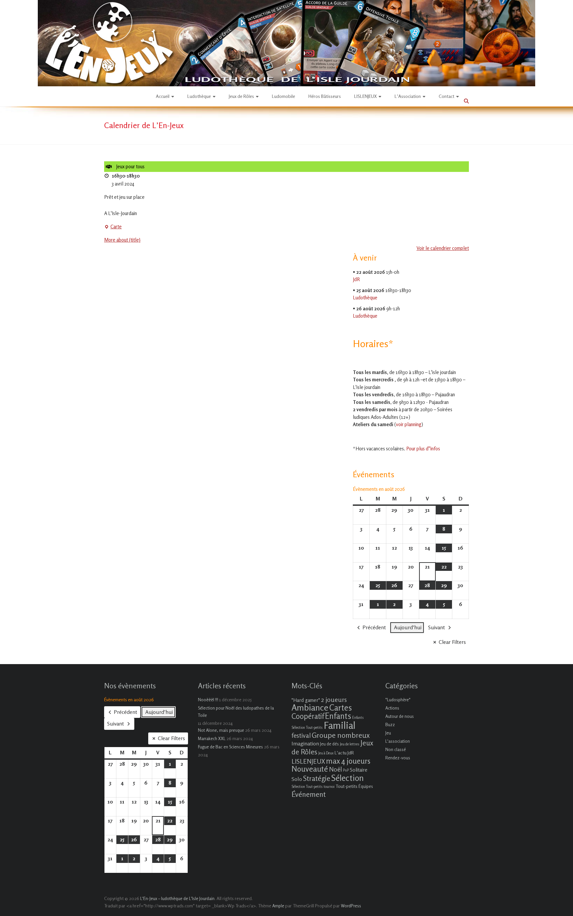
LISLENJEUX (365, 96)
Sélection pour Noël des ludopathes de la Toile (236, 711)
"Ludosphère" (398, 699)
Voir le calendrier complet (442, 248)
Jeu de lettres (349, 744)
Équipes (365, 786)
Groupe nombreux (341, 734)
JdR (356, 279)
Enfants (338, 716)
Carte (113, 227)
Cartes (340, 708)
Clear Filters (452, 642)
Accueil (162, 96)
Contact (446, 96)
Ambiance (309, 707)
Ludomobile (283, 96)
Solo (296, 779)
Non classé (395, 749)
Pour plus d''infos (423, 448)
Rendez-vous (397, 757)
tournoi (329, 787)
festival (301, 735)
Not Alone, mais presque (221, 730)
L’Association (408, 96)
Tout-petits (346, 786)
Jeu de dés (329, 743)
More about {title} (122, 240)
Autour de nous (399, 716)
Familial (339, 725)
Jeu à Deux (326, 753)
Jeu (388, 732)
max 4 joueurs (348, 760)
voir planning (408, 424)
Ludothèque (199, 96)
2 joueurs (334, 699)
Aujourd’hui (407, 627)
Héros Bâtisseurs (324, 96)
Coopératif (307, 716)
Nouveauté (309, 769)
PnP (346, 770)
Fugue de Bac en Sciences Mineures (230, 746)
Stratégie (316, 778)
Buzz (390, 724)
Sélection (347, 778)
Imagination (305, 743)
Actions (392, 708)
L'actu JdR (344, 752)
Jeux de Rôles (241, 96)
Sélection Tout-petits (307, 787)
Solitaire (358, 770)
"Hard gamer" (305, 700)
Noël (335, 769)
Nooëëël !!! (208, 699)
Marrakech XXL (211, 738)
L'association (397, 741)
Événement (308, 794)
